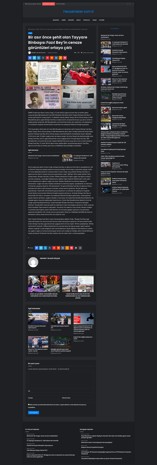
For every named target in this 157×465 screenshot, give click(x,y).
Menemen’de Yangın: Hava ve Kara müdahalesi (43, 156)
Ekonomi (71, 20)
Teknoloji (86, 20)
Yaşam (94, 20)
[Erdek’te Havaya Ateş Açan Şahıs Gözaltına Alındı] (106, 181)
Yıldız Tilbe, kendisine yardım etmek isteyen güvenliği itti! (112, 157)
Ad (29, 391)
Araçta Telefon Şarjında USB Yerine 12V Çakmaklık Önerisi (120, 189)
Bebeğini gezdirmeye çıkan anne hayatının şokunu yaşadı (61, 350)
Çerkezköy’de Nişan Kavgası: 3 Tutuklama (119, 125)
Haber (64, 20)
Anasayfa (56, 20)
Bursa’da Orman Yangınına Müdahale (119, 117)
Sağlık (78, 20)
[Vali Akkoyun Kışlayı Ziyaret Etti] (61, 318)
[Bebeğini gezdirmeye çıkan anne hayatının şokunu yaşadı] (61, 341)
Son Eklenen (115, 28)
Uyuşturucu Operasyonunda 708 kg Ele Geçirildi (120, 165)
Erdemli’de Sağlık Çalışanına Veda (83, 338)
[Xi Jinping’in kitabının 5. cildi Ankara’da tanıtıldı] (67, 157)
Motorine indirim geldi (119, 108)
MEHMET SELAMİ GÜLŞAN (38, 52)
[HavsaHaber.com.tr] (78, 11)
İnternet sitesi (66, 398)
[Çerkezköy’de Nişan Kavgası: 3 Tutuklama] (106, 126)
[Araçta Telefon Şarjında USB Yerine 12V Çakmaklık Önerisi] (106, 189)
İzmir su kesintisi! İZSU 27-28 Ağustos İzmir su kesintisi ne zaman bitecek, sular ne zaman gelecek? (83, 328)
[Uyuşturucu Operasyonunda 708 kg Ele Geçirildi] (106, 164)
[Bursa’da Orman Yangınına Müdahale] (106, 118)
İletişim (101, 20)
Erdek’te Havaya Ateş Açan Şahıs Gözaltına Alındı (119, 180)
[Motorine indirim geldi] (106, 110)
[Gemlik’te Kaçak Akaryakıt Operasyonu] (38, 318)
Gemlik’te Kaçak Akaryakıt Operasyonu (66, 4)
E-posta (31, 398)
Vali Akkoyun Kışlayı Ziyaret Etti (60, 327)
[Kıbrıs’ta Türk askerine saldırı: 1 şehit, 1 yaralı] (38, 341)
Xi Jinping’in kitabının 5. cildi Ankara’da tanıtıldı (120, 43)
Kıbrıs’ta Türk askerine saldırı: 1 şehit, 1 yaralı (38, 350)
